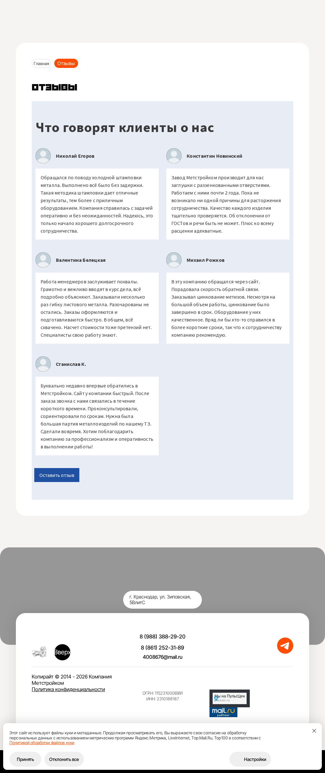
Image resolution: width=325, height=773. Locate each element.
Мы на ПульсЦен (230, 696)
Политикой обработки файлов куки (42, 742)
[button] (270, 20)
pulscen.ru (222, 700)
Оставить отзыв (56, 475)
